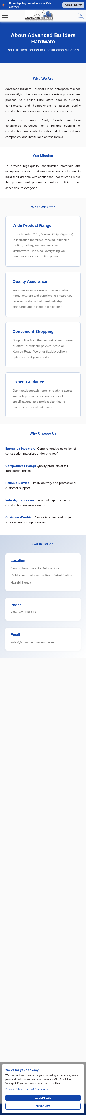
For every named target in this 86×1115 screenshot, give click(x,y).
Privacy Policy (13, 1089)
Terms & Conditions (36, 1089)
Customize (43, 1106)
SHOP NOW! (73, 5)
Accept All (43, 1097)
